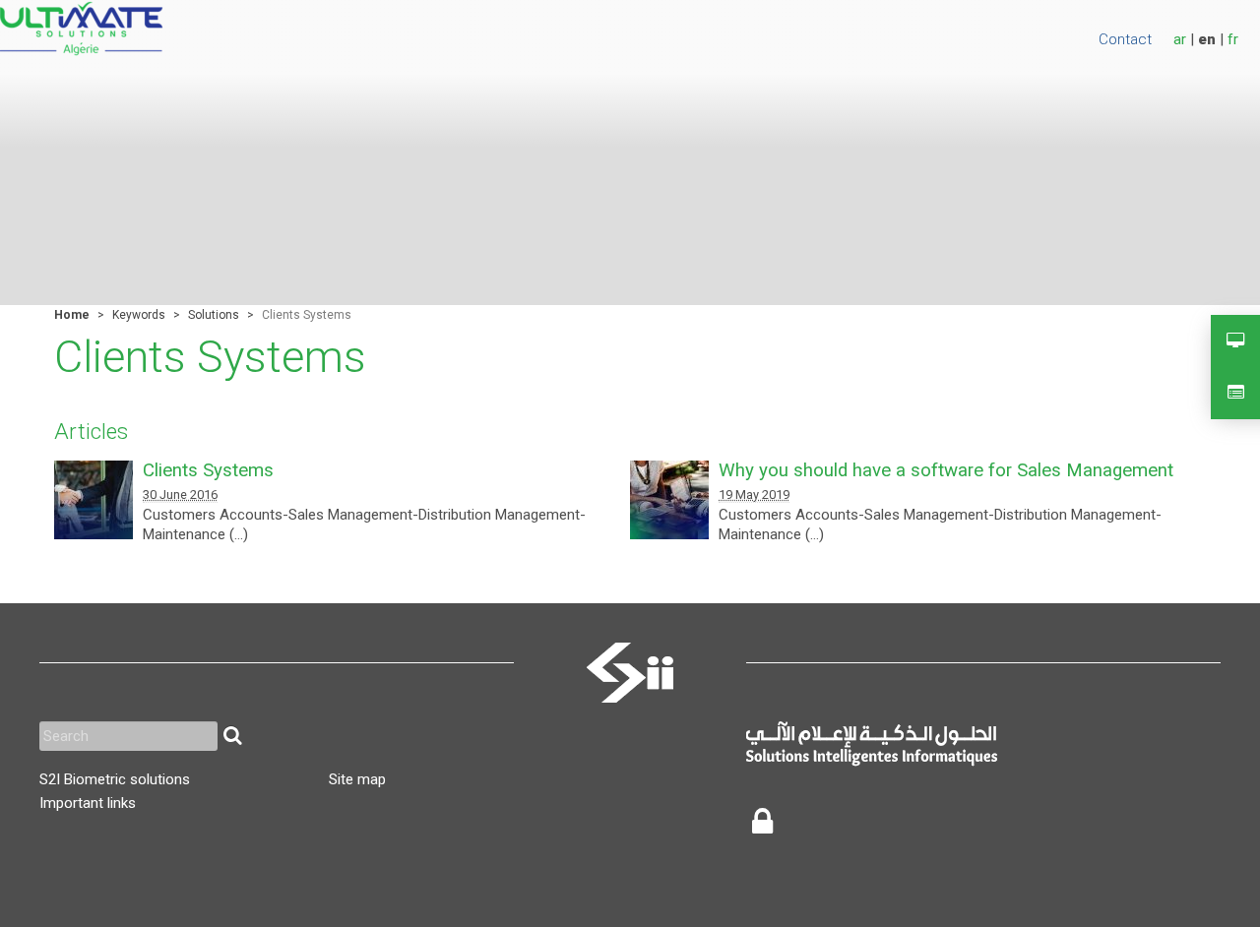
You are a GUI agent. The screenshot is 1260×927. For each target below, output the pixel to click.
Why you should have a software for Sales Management (946, 470)
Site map (357, 779)
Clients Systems (208, 470)
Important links (87, 803)
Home (72, 315)
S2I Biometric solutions (114, 779)
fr (1233, 39)
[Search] (232, 736)
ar (1179, 39)
